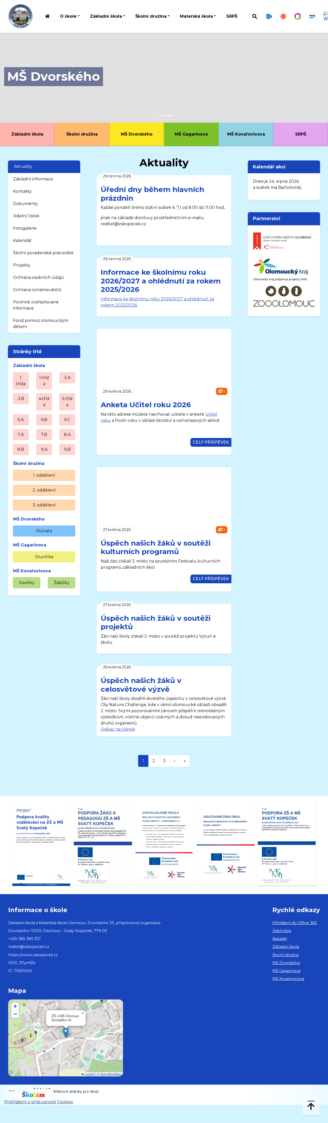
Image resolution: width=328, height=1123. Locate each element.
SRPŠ (231, 16)
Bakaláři (279, 938)
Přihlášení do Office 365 (294, 923)
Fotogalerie (25, 228)
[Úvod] (47, 16)
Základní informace (33, 179)
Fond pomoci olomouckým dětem (40, 323)
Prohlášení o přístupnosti (30, 1101)
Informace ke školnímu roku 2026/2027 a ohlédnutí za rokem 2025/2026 (161, 281)
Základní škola (27, 134)
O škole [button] (68, 16)
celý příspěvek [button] (211, 442)
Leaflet (89, 1074)
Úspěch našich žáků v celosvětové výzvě (141, 684)
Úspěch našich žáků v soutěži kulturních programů (156, 547)
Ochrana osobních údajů (38, 277)
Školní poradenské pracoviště (43, 252)
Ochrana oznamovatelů (37, 289)
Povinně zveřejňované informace (36, 305)
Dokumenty (25, 203)
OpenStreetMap (111, 1074)
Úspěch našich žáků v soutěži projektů (156, 622)
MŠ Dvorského (53, 76)
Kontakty (22, 191)
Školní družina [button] (151, 16)
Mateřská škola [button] (196, 16)
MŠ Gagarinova (191, 134)
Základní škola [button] (106, 16)
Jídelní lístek (26, 215)
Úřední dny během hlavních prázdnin (152, 193)
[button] (66, 1032)
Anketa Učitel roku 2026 (146, 404)
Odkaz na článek (118, 729)
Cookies (65, 1101)
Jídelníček (281, 930)
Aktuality (23, 166)
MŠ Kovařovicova (246, 134)
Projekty (21, 265)
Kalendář (22, 240)
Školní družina (82, 134)
